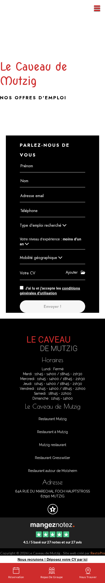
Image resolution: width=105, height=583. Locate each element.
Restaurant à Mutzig (52, 432)
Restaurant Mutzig (53, 419)
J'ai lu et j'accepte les (50, 290)
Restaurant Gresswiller (52, 458)
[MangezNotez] (52, 513)
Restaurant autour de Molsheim (52, 471)
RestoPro (97, 553)
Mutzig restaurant (52, 445)
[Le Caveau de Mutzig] (52, 524)
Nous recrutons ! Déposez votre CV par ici (52, 559)
